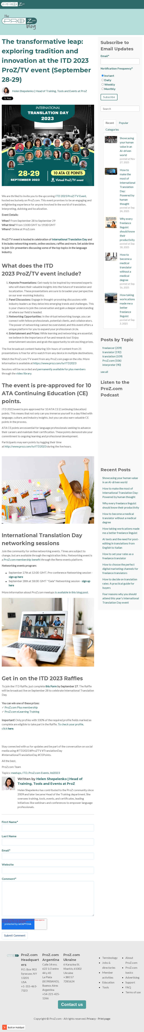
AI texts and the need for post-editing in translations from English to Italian (120, 543)
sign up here (16, 576)
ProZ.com (111, 360)
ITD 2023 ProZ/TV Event (70, 196)
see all (104, 371)
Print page (104, 1018)
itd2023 (55, 772)
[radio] (120, 76)
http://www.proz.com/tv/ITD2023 (25, 446)
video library (23, 373)
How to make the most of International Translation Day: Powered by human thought (120, 492)
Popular (123, 122)
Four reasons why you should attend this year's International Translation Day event (120, 598)
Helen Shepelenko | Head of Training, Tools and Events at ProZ (49, 91)
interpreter (111, 364)
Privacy (91, 1018)
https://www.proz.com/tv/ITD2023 (54, 363)
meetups (16, 772)
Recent (110, 122)
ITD (24, 772)
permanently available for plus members (61, 369)
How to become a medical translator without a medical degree (119, 518)
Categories (112, 129)
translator (111, 352)
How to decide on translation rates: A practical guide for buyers (119, 583)
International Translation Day (69, 239)
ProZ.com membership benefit (22, 559)
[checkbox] (120, 82)
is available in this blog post (71, 592)
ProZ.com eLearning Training (22, 711)
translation (112, 356)
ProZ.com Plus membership (21, 707)
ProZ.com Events (38, 772)
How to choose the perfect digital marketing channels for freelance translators (120, 569)
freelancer (112, 347)
